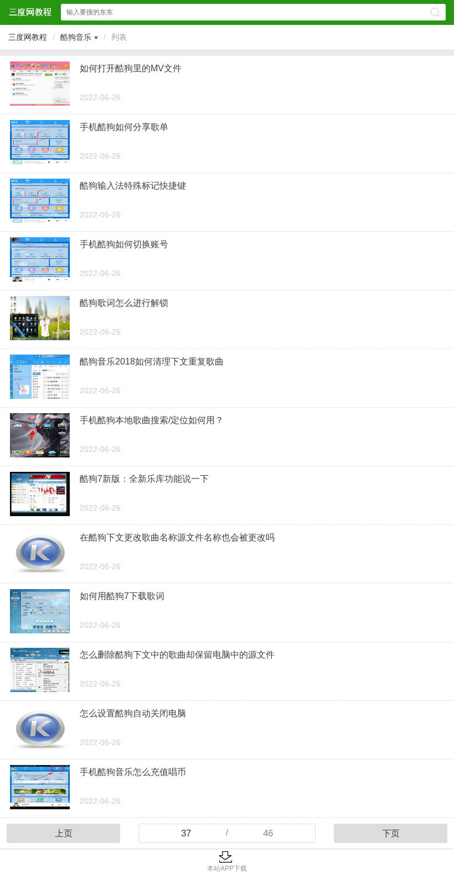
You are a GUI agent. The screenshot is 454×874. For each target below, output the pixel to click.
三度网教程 (27, 37)
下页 (391, 833)
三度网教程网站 (29, 12)
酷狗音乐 (75, 37)
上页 (64, 833)
